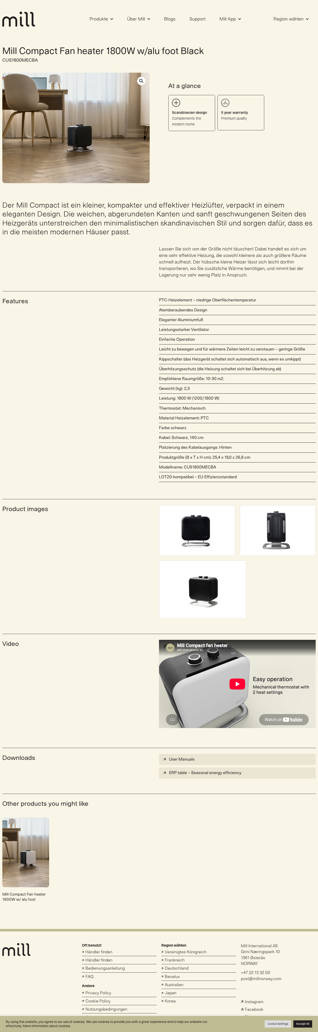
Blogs (170, 19)
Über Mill (136, 19)
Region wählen (289, 19)
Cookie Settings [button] (277, 1023)
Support (197, 19)
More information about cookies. (47, 1026)
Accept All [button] (302, 1023)
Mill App (228, 19)
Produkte (99, 19)
